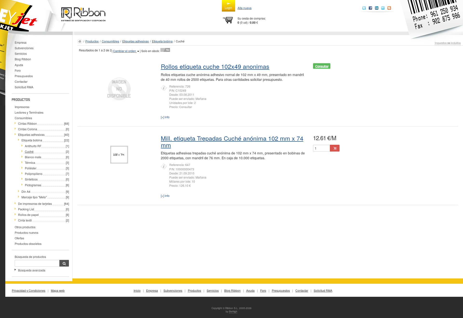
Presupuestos (24, 76)
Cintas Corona (27, 129)
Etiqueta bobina (31, 140)
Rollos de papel (28, 215)
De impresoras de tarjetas (35, 203)
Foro (18, 70)
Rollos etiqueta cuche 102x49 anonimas (215, 66)
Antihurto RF (33, 146)
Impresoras (22, 107)
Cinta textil (25, 220)
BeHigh (233, 311)
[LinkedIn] (377, 8)
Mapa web (58, 290)
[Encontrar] (64, 263)
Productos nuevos (26, 232)
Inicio (137, 290)
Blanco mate (33, 157)
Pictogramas (33, 185)
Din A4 (25, 191)
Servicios (21, 53)
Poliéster (30, 168)
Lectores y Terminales (29, 112)
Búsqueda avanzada (31, 270)
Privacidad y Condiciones (28, 290)
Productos (92, 41)
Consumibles (23, 118)
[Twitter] (364, 8)
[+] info (165, 117)
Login (228, 8)
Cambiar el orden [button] (125, 51)
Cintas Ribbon (27, 123)
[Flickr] (383, 8)
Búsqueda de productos (30, 257)
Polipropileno (33, 174)
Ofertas (19, 238)
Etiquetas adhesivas (31, 134)
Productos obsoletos (28, 244)
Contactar (21, 81)
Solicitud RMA (24, 87)
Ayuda (19, 65)
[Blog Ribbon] (389, 8)
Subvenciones (24, 48)
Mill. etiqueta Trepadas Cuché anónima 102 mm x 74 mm (232, 141)
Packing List (26, 209)
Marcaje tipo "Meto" (34, 197)
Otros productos (25, 227)
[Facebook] (370, 8)
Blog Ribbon (23, 59)
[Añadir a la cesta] (335, 148)
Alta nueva (245, 8)
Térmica (30, 162)
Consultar (321, 66)
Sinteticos (31, 179)
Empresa (21, 42)
